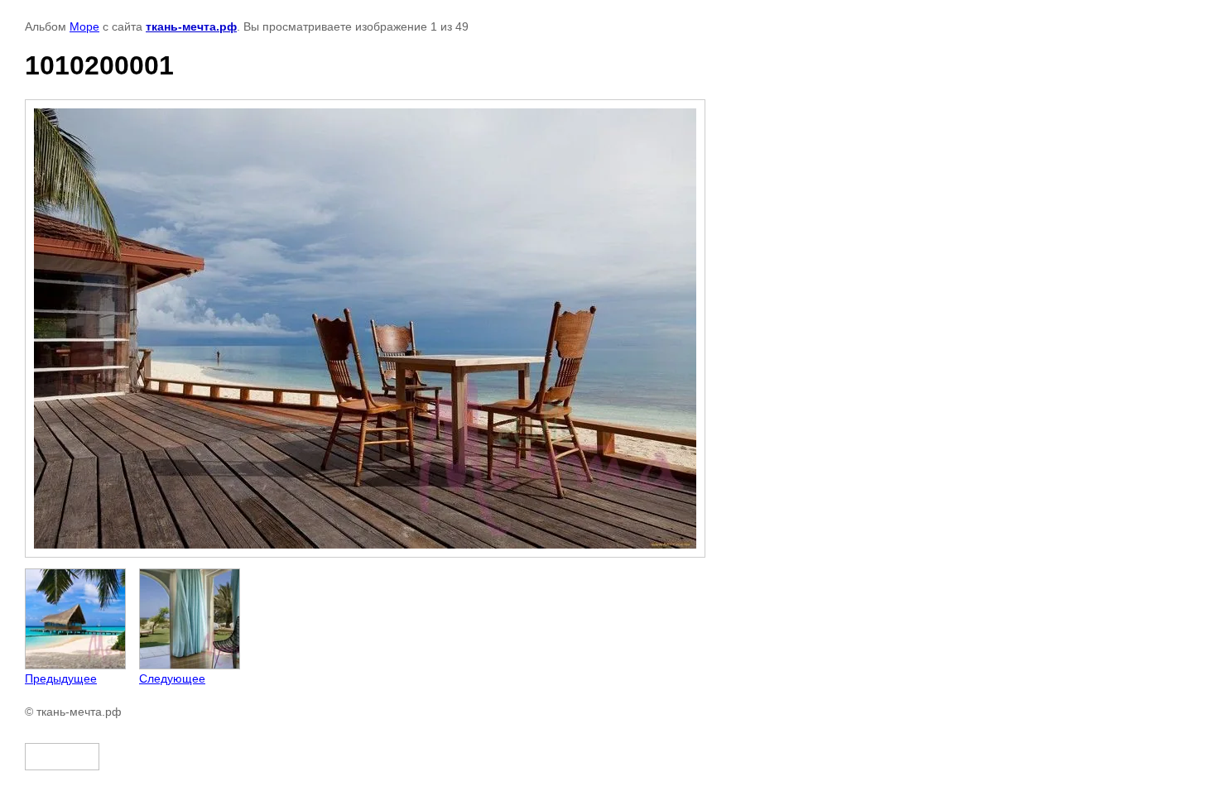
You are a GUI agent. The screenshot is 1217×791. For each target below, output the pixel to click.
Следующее (172, 678)
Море (84, 26)
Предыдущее (61, 678)
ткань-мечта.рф (191, 26)
